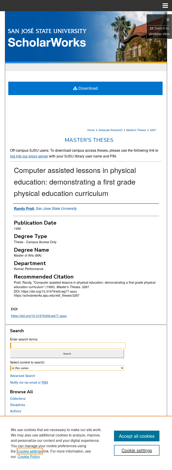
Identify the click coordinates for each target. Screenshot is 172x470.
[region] (86, 443)
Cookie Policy (29, 456)
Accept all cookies (137, 436)
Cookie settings (29, 451)
